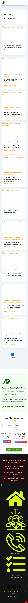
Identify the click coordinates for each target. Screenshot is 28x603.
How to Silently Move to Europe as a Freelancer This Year (13, 340)
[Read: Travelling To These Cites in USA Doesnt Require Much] (14, 228)
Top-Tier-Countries (18, 42)
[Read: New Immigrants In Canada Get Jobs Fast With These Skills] (14, 33)
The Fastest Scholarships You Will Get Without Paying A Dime (14, 307)
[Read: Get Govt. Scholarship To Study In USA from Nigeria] (14, 98)
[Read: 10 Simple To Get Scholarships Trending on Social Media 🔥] (14, 163)
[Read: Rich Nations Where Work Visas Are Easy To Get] (14, 129)
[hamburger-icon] (22, 2)
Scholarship (12, 107)
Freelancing (13, 139)
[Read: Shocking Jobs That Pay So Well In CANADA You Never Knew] (14, 64)
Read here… (17, 596)
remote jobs (21, 141)
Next (14, 358)
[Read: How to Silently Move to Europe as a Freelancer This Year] (14, 324)
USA (10, 109)
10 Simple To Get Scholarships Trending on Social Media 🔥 (12, 179)
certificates (6, 172)
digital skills (7, 139)
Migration (10, 42)
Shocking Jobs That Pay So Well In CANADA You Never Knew (13, 81)
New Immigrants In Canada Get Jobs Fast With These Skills (13, 47)
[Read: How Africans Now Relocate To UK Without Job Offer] (14, 259)
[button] (26, 602)
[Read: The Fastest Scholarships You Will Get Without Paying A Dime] (14, 291)
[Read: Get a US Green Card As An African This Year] (14, 196)
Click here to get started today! (9, 407)
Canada (5, 42)
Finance (10, 74)
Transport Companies (14, 239)
